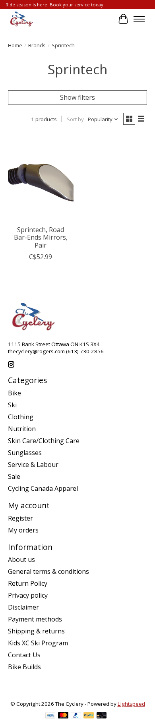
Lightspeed (131, 703)
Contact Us (24, 655)
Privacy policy (28, 595)
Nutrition (22, 428)
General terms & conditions (48, 571)
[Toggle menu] (139, 19)
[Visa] (50, 716)
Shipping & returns (36, 631)
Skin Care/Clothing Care (43, 440)
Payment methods (35, 619)
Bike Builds (24, 666)
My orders (23, 530)
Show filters (77, 97)
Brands (37, 45)
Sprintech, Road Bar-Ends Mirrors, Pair (41, 237)
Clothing (20, 416)
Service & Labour (33, 464)
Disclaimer (23, 607)
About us (21, 559)
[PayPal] (76, 716)
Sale (14, 476)
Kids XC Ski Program (38, 643)
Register (20, 518)
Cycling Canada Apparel (43, 488)
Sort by (75, 119)
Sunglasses (25, 452)
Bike (14, 393)
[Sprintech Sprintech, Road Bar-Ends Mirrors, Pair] (41, 177)
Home (15, 45)
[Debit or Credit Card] (102, 716)
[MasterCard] (63, 716)
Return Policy (27, 583)
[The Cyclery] (20, 19)
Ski (12, 405)
